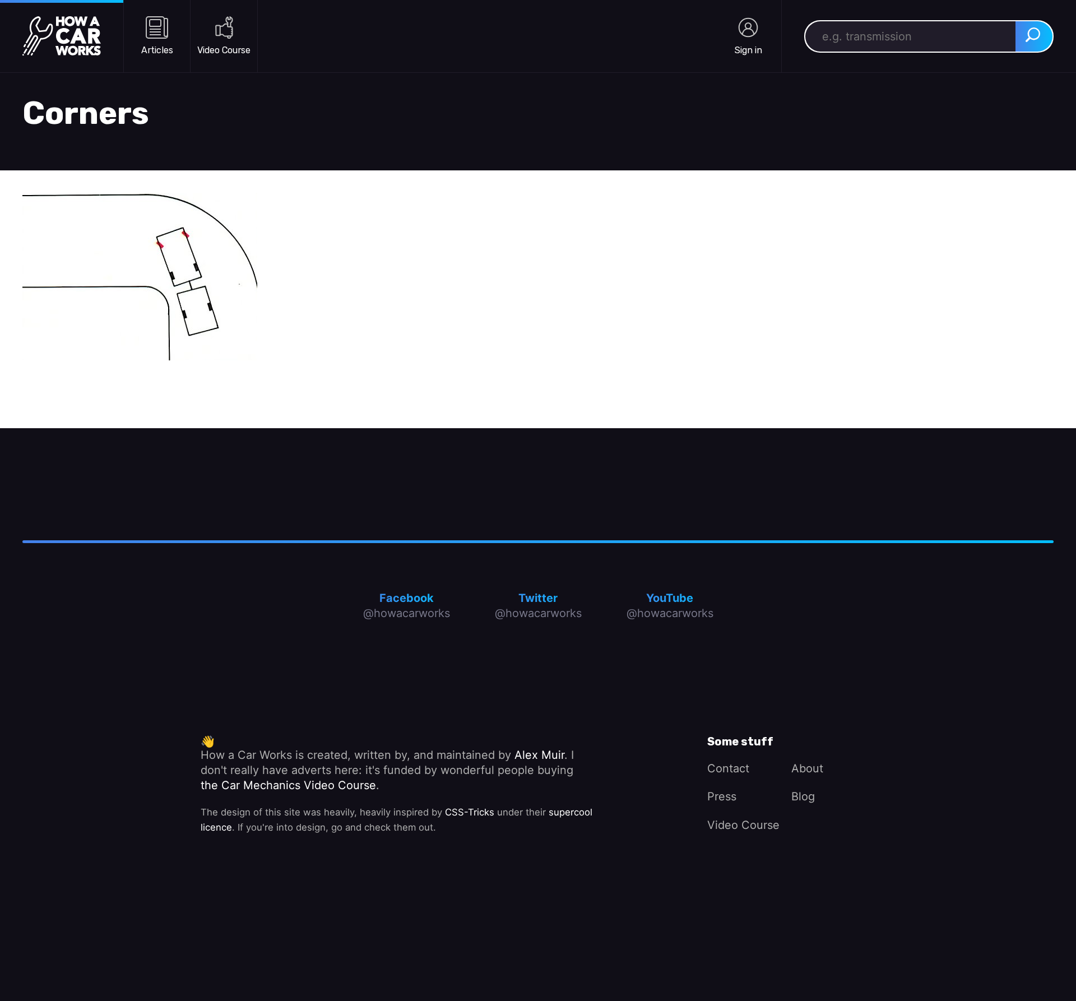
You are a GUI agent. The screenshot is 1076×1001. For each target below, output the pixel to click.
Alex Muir (539, 755)
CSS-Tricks (469, 812)
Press (721, 796)
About (807, 768)
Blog (803, 796)
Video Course (743, 825)
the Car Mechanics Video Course (288, 785)
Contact (728, 768)
